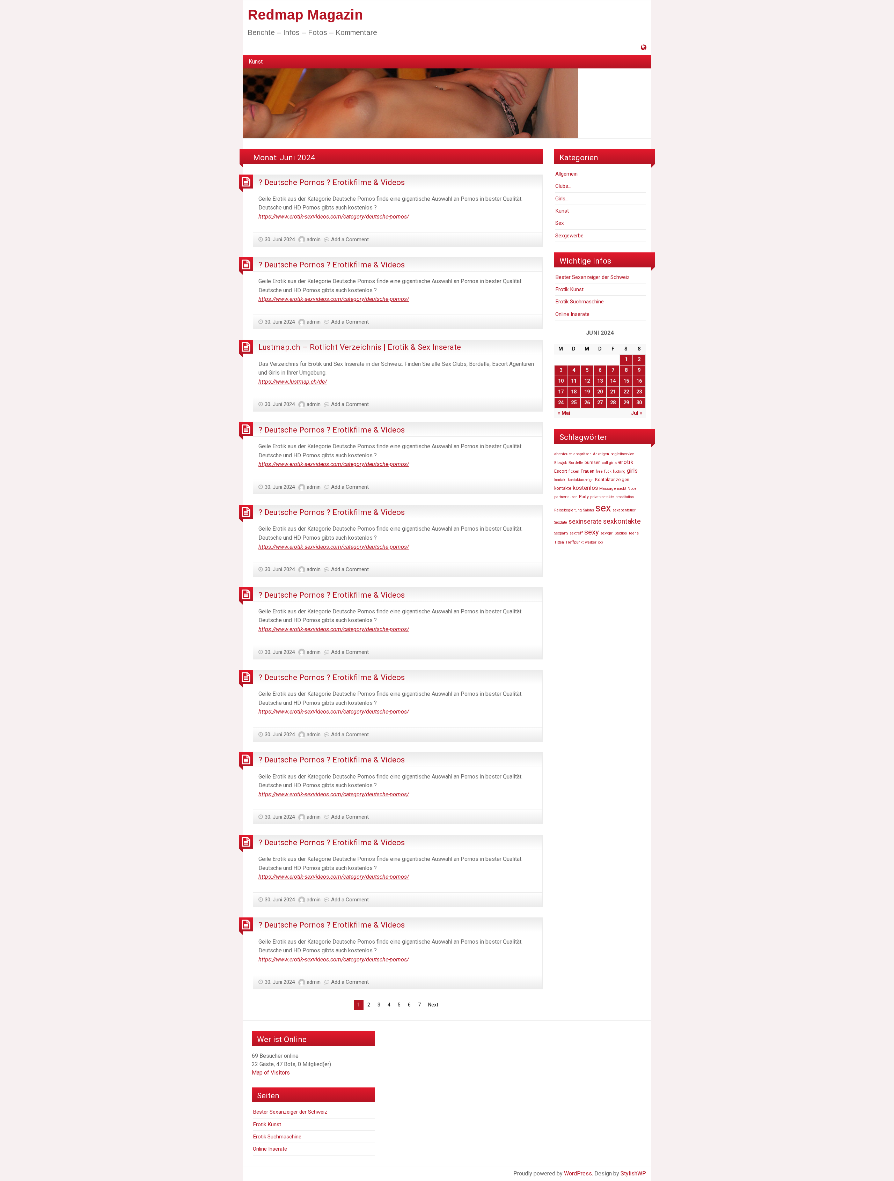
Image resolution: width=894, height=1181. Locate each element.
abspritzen (582, 454)
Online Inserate (572, 314)
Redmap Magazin (305, 14)
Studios (621, 533)
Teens (633, 533)
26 (587, 403)
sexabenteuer (624, 510)
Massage (607, 488)
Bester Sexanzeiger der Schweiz (592, 277)
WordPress (578, 1173)
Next (433, 1004)
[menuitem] (255, 61)
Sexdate (560, 522)
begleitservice (622, 454)
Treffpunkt (574, 542)
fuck (607, 471)
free (599, 471)
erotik (625, 461)
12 (587, 381)
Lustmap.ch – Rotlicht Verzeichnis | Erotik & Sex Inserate (359, 347)
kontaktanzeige (581, 480)
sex (603, 508)
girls (632, 470)
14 (613, 381)
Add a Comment (350, 239)
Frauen (587, 471)
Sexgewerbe (569, 235)
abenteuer (563, 453)
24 (561, 403)
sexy (591, 532)
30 (639, 403)
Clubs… (563, 186)
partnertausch (566, 497)
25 (574, 403)
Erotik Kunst (569, 289)
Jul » (636, 413)
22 (626, 392)
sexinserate (585, 521)
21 (613, 392)
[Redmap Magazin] (410, 103)
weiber (590, 542)
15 (626, 381)
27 (600, 403)
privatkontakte (602, 497)
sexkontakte (622, 521)
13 (600, 381)
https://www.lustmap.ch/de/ (292, 381)
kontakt (560, 480)
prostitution (624, 497)
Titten (559, 542)
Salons (588, 510)
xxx (600, 542)
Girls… (562, 198)
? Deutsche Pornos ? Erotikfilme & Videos (331, 182)
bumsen (593, 462)
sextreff (576, 533)
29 (626, 403)
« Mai (564, 413)
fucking (619, 471)
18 (574, 392)
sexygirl (607, 533)
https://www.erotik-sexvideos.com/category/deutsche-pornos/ (333, 216)
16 (639, 381)
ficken (574, 471)
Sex (559, 223)
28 (613, 403)
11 (574, 381)
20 (600, 392)
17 (561, 392)
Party (584, 496)
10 (561, 381)
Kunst (256, 61)
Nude (632, 488)
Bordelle (576, 462)
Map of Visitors (271, 1072)
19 (587, 392)
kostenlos (585, 487)
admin (314, 239)
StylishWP (633, 1173)
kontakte (562, 488)
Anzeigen (601, 454)
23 (639, 392)
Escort (560, 471)
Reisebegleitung (568, 510)
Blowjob (560, 462)
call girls (609, 462)
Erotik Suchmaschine (579, 301)
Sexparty (561, 533)
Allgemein (566, 174)
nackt (621, 488)
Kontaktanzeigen (612, 479)
